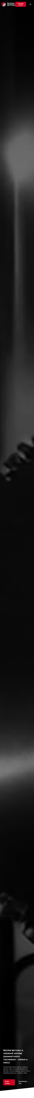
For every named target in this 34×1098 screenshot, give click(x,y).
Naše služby (7, 1082)
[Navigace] (30, 4)
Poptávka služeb (21, 4)
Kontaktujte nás (23, 1082)
